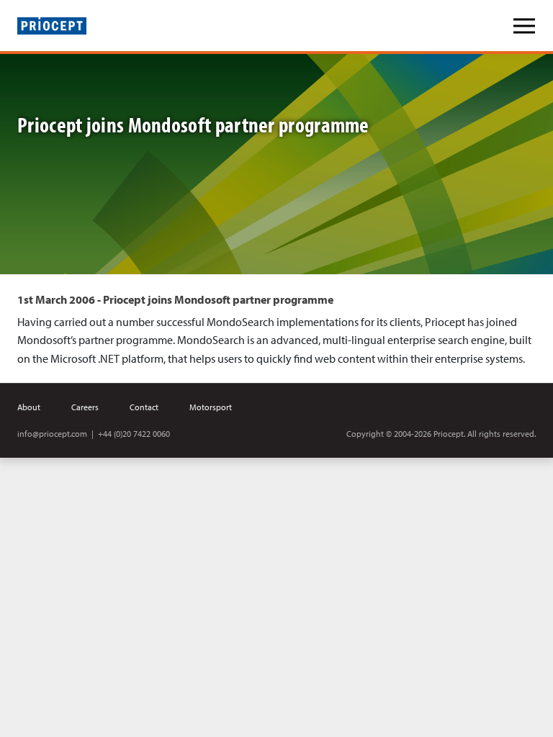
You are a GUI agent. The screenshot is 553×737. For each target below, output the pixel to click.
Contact (144, 407)
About (28, 407)
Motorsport (210, 407)
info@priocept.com (52, 433)
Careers (85, 407)
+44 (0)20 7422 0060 (134, 433)
